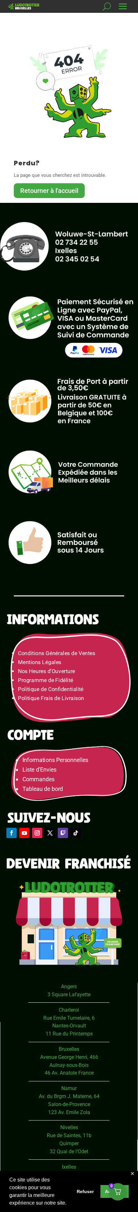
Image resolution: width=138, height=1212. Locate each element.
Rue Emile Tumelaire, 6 (69, 1018)
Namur (69, 1088)
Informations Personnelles (55, 760)
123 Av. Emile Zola (69, 1112)
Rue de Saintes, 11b (69, 1135)
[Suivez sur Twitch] (63, 833)
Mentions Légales (39, 662)
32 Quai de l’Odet (69, 1151)
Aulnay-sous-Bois (69, 1065)
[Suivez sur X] (50, 833)
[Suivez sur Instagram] (37, 833)
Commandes (38, 779)
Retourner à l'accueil (49, 191)
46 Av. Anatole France (69, 1073)
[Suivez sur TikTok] (76, 833)
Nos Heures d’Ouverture (46, 671)
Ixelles (69, 1167)
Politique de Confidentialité (50, 689)
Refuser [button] (85, 1191)
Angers (69, 986)
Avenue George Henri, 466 (69, 1057)
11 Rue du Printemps (69, 1034)
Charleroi (69, 1010)
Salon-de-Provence (69, 1104)
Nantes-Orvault (69, 1026)
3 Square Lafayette (69, 994)
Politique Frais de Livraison (51, 698)
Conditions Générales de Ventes (56, 653)
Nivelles (69, 1127)
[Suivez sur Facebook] (11, 833)
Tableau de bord (42, 789)
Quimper (69, 1143)
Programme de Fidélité (45, 680)
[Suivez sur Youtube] (24, 833)
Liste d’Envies (41, 769)
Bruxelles (69, 1049)
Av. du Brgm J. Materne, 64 (69, 1096)
